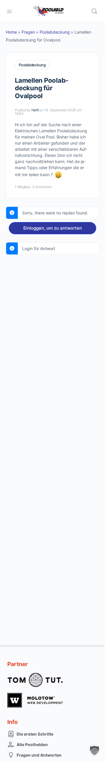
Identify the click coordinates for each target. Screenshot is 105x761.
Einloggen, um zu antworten (52, 228)
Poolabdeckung (55, 32)
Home (11, 32)
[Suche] (94, 11)
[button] (94, 750)
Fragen (28, 32)
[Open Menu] (9, 11)
